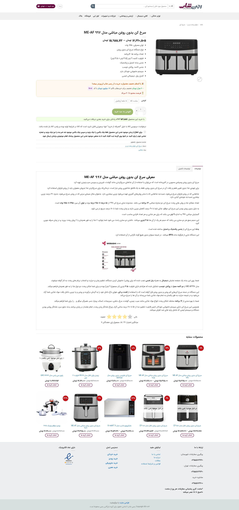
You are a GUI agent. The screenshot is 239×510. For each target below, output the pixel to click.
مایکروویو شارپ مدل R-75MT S (119, 426)
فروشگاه (88, 16)
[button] (45, 6)
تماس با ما (156, 454)
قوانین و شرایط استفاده (150, 463)
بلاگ (80, 16)
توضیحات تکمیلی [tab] (184, 169)
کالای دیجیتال (142, 16)
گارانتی (143, 101)
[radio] (134, 101)
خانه (201, 25)
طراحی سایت (124, 502)
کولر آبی (96, 16)
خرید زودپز (113, 458)
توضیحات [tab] (197, 169)
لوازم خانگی (155, 16)
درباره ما (157, 457)
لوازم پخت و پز (193, 25)
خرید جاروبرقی (111, 463)
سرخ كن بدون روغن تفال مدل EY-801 (153, 426)
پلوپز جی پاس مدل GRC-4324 (52, 375)
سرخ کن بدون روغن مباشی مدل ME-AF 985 (153, 376)
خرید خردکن (112, 454)
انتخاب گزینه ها (187, 385)
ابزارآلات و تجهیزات (108, 16)
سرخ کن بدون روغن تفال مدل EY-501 (187, 426)
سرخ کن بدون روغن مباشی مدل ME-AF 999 (187, 376)
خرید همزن (113, 467)
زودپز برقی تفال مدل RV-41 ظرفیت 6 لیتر (86, 376)
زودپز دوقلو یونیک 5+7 (51, 426)
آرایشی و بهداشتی (126, 16)
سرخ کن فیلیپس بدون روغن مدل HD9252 (119, 376)
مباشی (141, 150)
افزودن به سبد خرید (122, 111)
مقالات (157, 460)
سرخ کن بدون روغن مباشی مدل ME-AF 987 (85, 427)
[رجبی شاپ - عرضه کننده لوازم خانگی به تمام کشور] (190, 6)
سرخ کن (182, 25)
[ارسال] (93, 6)
